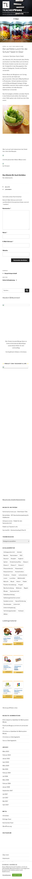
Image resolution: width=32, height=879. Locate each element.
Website (5, 250)
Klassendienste (8, 568)
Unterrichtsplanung (9, 607)
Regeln (26, 588)
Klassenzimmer (8, 571)
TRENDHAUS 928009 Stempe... (17, 668)
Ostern (18, 581)
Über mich (6, 855)
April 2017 (6, 805)
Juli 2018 (5, 776)
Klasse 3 (13, 565)
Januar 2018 (6, 787)
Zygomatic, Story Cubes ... (7, 690)
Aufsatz (19, 552)
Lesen (5, 578)
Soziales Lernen (8, 601)
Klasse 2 (6, 565)
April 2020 (6, 762)
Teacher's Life (12, 10)
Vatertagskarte (15, 737)
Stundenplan (7, 604)
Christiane (19, 46)
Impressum (6, 858)
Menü (17, 19)
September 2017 (8, 790)
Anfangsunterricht (9, 552)
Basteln (5, 555)
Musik (12, 581)
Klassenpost (19, 568)
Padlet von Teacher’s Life (10, 527)
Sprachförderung (20, 601)
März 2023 (6, 751)
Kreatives (6, 575)
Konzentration (19, 571)
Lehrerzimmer (23, 575)
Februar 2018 (7, 783)
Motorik (5, 581)
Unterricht (16, 604)
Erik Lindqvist (7, 720)
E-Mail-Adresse (8, 241)
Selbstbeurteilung (9, 594)
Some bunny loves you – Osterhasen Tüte (15, 511)
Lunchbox (8, 189)
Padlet (25, 581)
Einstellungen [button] (7, 875)
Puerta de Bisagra (8, 725)
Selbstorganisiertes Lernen (11, 598)
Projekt (20, 585)
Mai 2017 (5, 801)
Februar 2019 (7, 773)
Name (5, 232)
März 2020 (6, 765)
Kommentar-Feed (8, 823)
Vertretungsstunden (9, 611)
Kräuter (14, 575)
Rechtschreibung (8, 588)
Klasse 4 (20, 565)
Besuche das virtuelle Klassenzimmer (14, 499)
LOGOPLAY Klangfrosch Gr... (18, 637)
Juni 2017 (5, 797)
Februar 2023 (7, 755)
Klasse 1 (25, 562)
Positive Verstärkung (9, 585)
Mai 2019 (5, 769)
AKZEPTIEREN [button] (17, 875)
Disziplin (13, 558)
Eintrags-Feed (7, 819)
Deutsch (6, 558)
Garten (5, 562)
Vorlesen (21, 611)
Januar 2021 (6, 758)
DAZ (21, 555)
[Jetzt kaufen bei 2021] (8, 632)
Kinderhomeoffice (15, 562)
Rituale (5, 591)
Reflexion (19, 588)
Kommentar (7, 208)
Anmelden (6, 815)
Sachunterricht (14, 591)
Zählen (5, 614)
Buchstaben (14, 555)
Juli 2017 (5, 794)
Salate (7, 187)
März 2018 (6, 780)
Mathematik (21, 578)
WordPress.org (7, 826)
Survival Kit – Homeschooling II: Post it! (14, 530)
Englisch (20, 558)
